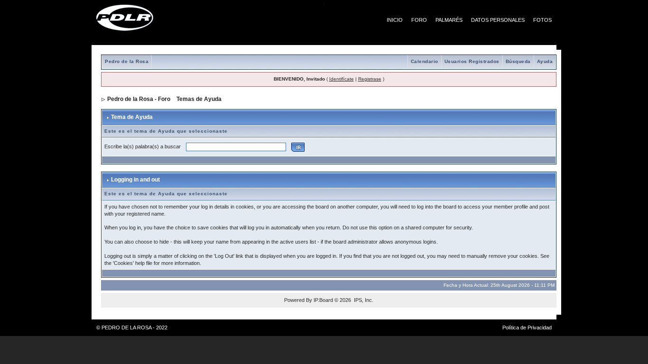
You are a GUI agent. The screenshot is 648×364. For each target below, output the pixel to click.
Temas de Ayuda (199, 99)
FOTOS (542, 20)
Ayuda (545, 61)
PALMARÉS (449, 20)
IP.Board (323, 300)
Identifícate (341, 79)
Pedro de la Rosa (126, 61)
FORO (419, 20)
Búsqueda (518, 61)
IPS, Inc (363, 300)
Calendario (424, 61)
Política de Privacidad (527, 327)
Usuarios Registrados (472, 61)
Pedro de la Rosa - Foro (138, 99)
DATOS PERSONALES (498, 20)
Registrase (369, 79)
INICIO (395, 20)
